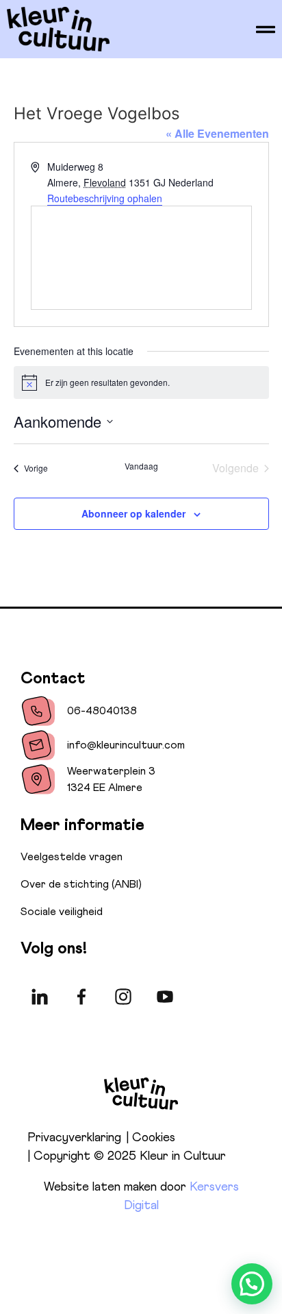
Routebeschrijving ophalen (104, 198)
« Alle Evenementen (217, 133)
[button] (251, 1283)
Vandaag (141, 466)
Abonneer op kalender (133, 513)
